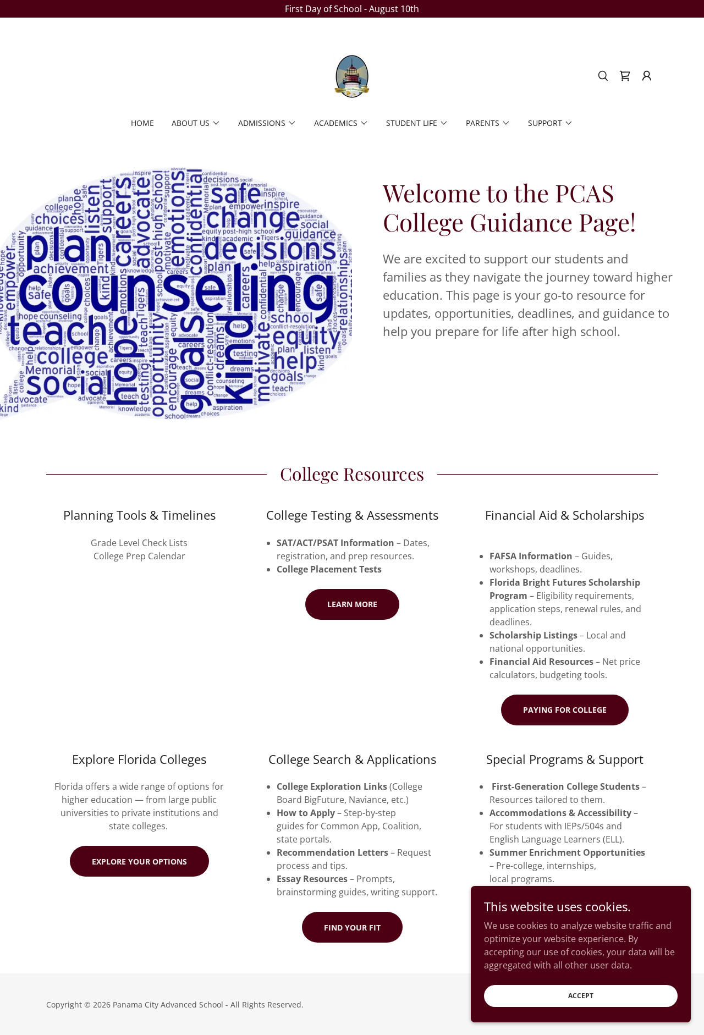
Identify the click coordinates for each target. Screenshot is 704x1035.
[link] (352, 75)
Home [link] (142, 123)
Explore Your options (139, 861)
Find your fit (352, 927)
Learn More (352, 604)
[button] (647, 76)
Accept (580, 995)
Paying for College (565, 709)
